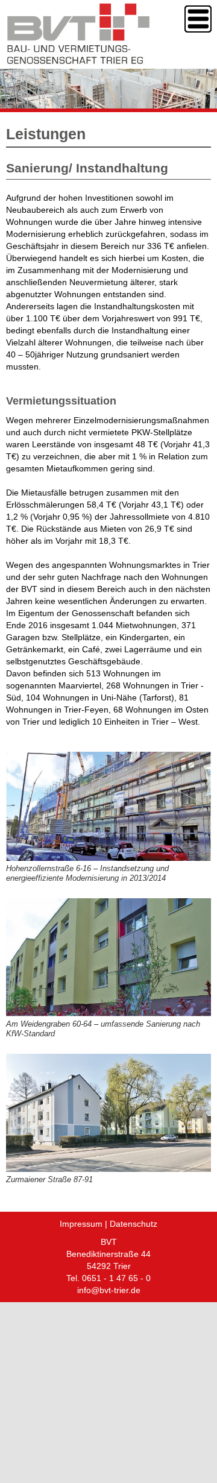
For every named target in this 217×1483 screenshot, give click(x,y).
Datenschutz (133, 1224)
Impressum (81, 1224)
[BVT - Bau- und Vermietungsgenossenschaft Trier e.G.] (78, 60)
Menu (198, 19)
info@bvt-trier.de (108, 1290)
